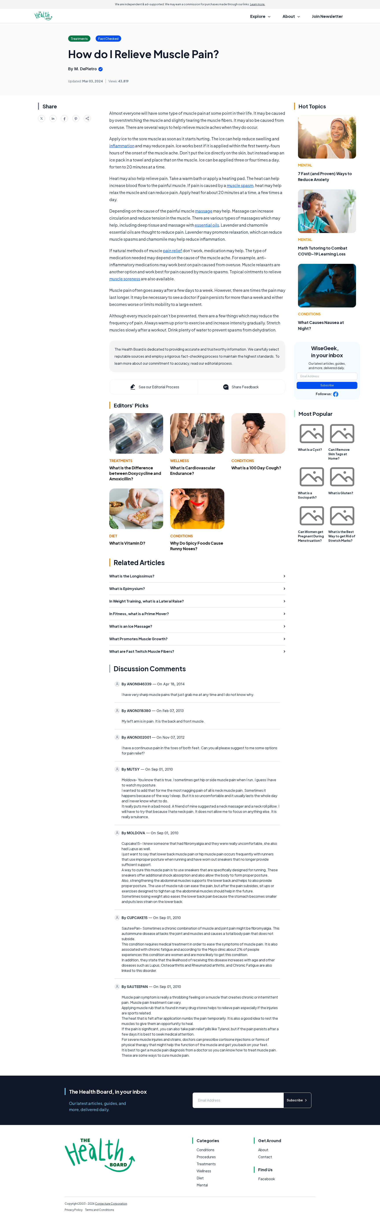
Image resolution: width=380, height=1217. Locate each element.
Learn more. (257, 4)
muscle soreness (124, 278)
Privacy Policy (73, 1209)
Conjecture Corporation (111, 1203)
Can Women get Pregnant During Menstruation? (311, 536)
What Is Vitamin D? (127, 543)
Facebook (266, 1178)
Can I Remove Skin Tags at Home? (339, 454)
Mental (305, 165)
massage (203, 210)
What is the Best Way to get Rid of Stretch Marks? (341, 536)
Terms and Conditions (99, 1209)
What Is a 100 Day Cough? (256, 467)
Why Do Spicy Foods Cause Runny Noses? (196, 545)
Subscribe (327, 385)
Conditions (242, 460)
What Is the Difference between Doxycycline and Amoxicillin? (135, 473)
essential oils (207, 224)
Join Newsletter (327, 16)
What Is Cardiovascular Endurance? (192, 470)
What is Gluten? (340, 493)
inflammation (121, 145)
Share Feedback (245, 387)
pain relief (172, 250)
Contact (265, 1156)
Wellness (179, 460)
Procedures (206, 1156)
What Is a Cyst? (310, 449)
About (263, 1149)
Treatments (120, 460)
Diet (113, 536)
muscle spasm (240, 185)
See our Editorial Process (159, 387)
